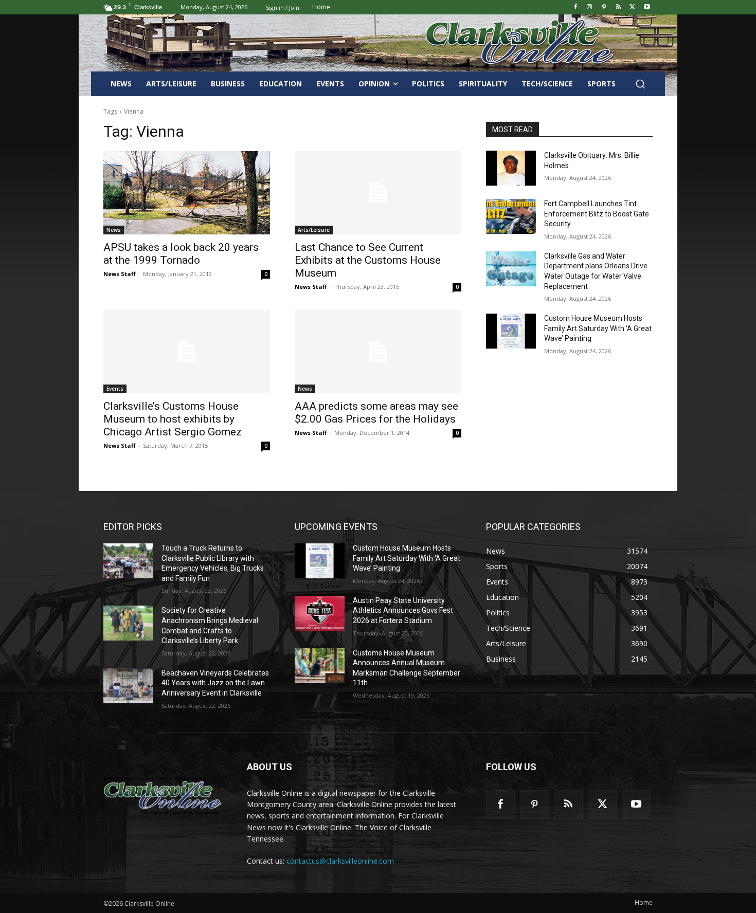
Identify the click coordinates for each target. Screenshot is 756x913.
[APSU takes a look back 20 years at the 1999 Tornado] (186, 192)
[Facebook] (575, 7)
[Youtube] (647, 7)
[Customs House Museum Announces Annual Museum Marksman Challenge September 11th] (320, 665)
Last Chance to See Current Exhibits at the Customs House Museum (368, 260)
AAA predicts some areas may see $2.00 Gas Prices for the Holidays (376, 412)
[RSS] (618, 7)
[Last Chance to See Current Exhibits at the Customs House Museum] (378, 192)
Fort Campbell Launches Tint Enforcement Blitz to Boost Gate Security (596, 213)
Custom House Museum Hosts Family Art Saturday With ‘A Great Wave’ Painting (598, 328)
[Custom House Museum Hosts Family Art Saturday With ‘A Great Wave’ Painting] (511, 331)
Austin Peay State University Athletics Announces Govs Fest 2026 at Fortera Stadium (403, 610)
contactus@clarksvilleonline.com (340, 861)
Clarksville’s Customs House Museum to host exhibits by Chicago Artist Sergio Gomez (172, 419)
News (113, 229)
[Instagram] (590, 7)
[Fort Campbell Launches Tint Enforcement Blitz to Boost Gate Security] (511, 216)
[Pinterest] (604, 7)
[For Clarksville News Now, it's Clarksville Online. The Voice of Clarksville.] (162, 795)
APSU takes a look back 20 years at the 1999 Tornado (181, 253)
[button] (640, 83)
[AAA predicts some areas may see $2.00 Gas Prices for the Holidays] (378, 351)
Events (114, 388)
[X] (632, 7)
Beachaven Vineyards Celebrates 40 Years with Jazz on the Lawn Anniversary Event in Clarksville (215, 683)
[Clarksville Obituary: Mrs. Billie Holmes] (511, 168)
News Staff (119, 274)
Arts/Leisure (314, 229)
